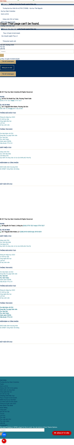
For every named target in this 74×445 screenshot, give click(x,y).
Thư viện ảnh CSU (5, 419)
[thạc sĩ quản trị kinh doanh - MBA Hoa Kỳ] (9, 59)
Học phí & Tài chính (6, 406)
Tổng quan (3, 409)
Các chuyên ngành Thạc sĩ (9, 36)
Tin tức (2, 47)
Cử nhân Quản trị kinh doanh (8, 401)
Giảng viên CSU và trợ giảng (8, 388)
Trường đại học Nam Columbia (9, 382)
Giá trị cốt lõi (5, 14)
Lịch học (2, 415)
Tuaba (2, 384)
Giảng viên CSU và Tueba (10, 19)
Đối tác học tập (4, 411)
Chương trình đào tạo (7, 26)
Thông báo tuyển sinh (9, 41)
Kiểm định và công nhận (7, 390)
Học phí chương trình (7, 45)
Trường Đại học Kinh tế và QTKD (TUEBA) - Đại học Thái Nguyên (23, 8)
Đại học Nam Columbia (8, 11)
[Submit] (2, 55)
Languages (4, 425)
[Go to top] (2, 373)
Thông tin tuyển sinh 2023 (8, 403)
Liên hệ (2, 49)
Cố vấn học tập (4, 394)
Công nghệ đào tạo (6, 392)
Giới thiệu (3, 1)
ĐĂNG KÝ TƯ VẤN (63, 433)
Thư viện (2, 417)
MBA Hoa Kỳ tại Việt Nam (8, 400)
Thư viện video (4, 421)
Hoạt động (3, 408)
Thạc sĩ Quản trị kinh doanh (11, 33)
